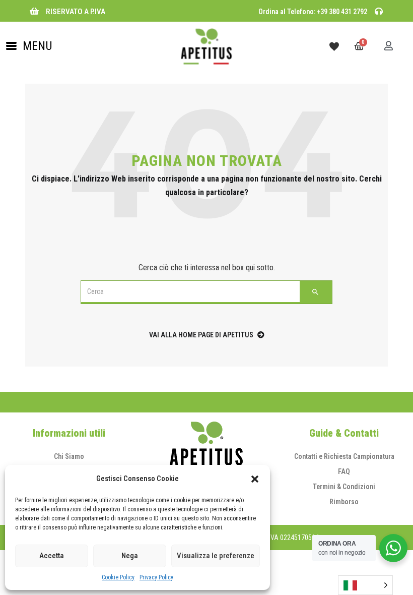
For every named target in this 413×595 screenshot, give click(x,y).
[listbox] (365, 585)
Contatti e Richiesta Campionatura (344, 456)
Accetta (51, 555)
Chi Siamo (69, 456)
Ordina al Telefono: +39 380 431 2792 (312, 12)
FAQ (344, 471)
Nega (129, 555)
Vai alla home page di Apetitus (201, 335)
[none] (365, 585)
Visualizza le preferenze (215, 555)
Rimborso (344, 502)
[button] (255, 479)
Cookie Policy (118, 577)
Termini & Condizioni (344, 487)
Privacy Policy (156, 577)
